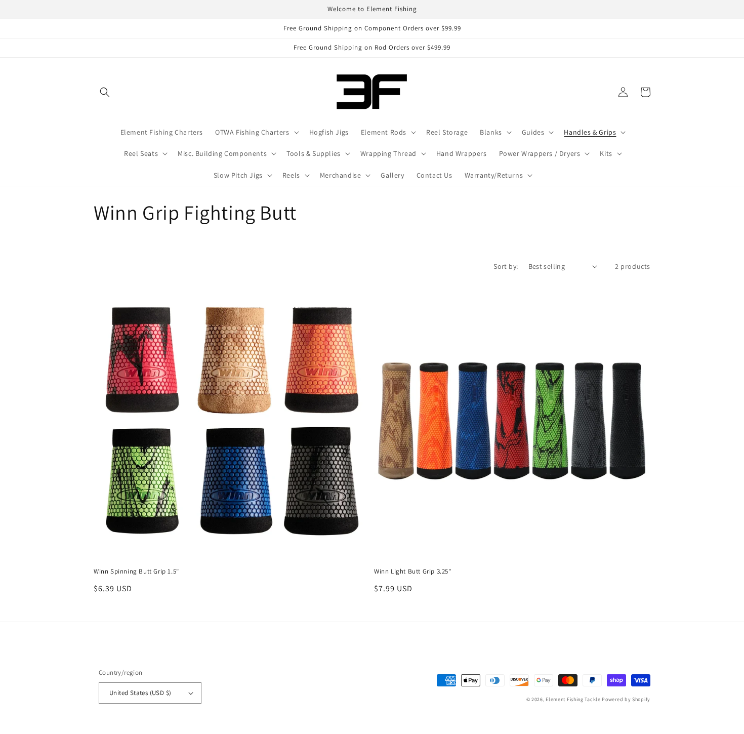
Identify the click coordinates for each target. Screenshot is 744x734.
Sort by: (505, 266)
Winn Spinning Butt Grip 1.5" (136, 571)
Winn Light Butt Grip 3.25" (412, 571)
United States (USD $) (140, 692)
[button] (105, 92)
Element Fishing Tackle (573, 699)
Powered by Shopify (626, 699)
